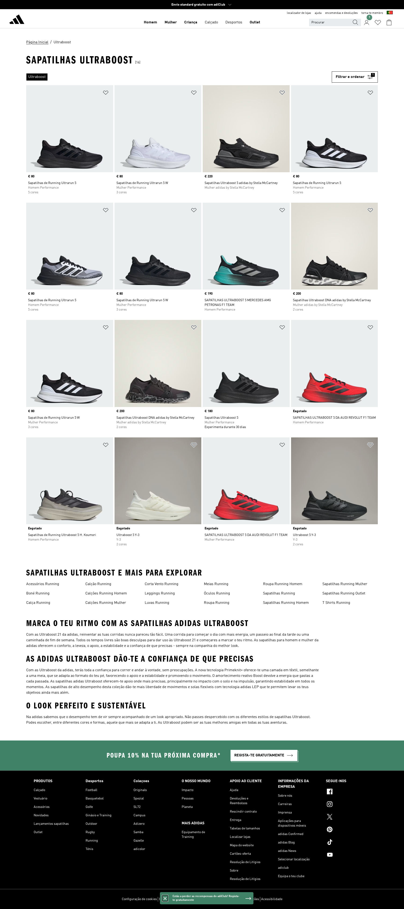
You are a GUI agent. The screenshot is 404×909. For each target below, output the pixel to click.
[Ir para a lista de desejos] (377, 22)
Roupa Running (216, 603)
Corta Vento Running (161, 584)
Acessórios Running (42, 584)
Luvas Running (157, 603)
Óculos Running (217, 593)
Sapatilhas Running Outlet (343, 593)
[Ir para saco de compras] (389, 22)
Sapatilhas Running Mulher (344, 584)
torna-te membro (372, 13)
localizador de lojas (299, 13)
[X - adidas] (348, 817)
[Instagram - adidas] (348, 805)
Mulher (171, 22)
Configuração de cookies (139, 899)
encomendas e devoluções (341, 13)
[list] (179, 77)
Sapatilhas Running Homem (286, 603)
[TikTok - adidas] (348, 842)
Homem (150, 22)
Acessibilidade (271, 899)
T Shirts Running (336, 603)
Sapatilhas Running (279, 593)
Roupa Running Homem (282, 584)
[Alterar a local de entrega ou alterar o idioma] (390, 13)
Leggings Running (160, 593)
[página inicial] (16, 20)
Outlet (255, 22)
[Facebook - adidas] (348, 792)
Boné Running (38, 593)
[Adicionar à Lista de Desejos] (105, 93)
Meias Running (216, 584)
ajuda (318, 13)
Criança (190, 22)
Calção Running (98, 584)
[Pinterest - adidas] (348, 830)
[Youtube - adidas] (348, 855)
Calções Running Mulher (105, 603)
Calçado (211, 22)
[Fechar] (165, 898)
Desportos (233, 22)
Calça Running (38, 603)
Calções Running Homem (106, 593)
